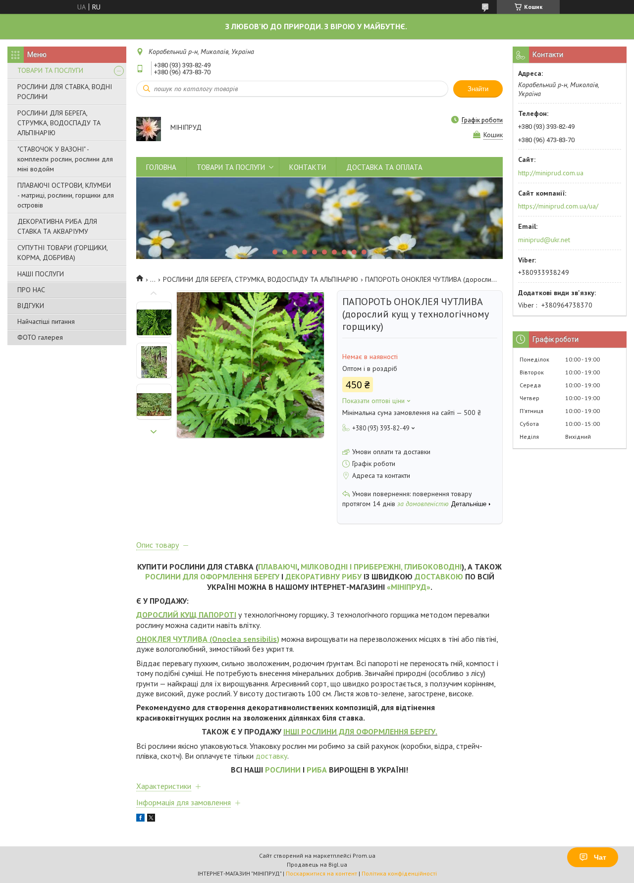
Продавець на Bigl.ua (317, 864)
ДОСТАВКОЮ (439, 576)
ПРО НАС (31, 289)
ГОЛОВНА (161, 167)
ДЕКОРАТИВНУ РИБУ (323, 576)
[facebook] (140, 819)
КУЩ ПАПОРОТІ (208, 615)
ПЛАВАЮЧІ (277, 566)
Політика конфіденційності (399, 873)
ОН (141, 639)
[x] (151, 819)
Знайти (478, 89)
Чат (600, 857)
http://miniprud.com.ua (550, 172)
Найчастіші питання (46, 321)
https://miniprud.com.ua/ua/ (558, 206)
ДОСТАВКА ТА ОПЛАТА (384, 167)
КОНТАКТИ (307, 167)
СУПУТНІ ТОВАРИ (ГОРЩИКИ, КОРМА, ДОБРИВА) (62, 252)
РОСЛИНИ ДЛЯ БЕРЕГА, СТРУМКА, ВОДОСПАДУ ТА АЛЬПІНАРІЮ (59, 122)
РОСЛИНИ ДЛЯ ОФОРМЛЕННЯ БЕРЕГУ (212, 576)
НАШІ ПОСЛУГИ (40, 273)
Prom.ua (364, 855)
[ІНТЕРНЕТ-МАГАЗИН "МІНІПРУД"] (148, 128)
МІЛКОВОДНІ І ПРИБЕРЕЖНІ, (351, 566)
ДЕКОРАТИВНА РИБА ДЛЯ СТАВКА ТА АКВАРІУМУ (57, 226)
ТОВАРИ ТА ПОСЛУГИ (50, 70)
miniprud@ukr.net (544, 239)
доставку (271, 756)
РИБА (317, 770)
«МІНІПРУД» (408, 587)
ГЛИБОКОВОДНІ (433, 566)
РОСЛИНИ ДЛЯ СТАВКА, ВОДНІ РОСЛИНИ (64, 91)
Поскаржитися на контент (321, 873)
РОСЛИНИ (283, 770)
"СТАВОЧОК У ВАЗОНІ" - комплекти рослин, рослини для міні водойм (65, 159)
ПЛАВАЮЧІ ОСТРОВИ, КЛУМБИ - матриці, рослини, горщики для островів (65, 195)
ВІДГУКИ (30, 305)
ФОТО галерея (40, 337)
